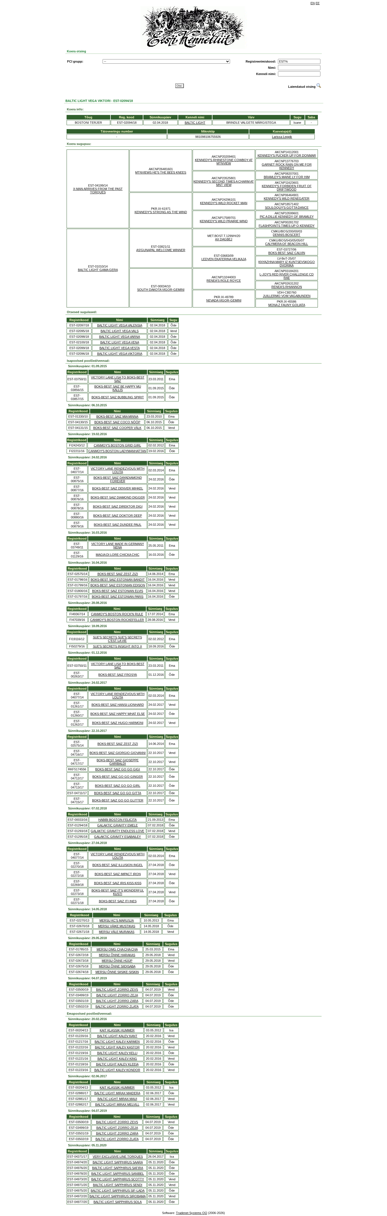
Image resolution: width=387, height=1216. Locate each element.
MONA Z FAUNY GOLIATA (286, 305)
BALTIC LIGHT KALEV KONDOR (117, 1070)
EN (313, 3)
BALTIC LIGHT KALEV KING (117, 1058)
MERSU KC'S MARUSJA (116, 920)
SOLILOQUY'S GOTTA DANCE (287, 207)
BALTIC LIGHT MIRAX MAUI (117, 1098)
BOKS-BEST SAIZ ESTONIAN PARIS (117, 596)
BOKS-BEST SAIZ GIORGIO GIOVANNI (118, 753)
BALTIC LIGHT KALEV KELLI (117, 1053)
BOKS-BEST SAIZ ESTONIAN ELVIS (117, 591)
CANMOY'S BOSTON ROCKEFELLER (117, 619)
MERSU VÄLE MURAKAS (116, 931)
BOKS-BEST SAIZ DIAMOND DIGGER (118, 497)
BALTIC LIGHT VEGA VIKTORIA (119, 353)
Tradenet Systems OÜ (191, 1213)
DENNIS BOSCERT (286, 234)
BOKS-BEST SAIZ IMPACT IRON (118, 874)
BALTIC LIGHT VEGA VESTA (119, 348)
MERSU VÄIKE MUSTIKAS (116, 926)
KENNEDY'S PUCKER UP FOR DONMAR (287, 155)
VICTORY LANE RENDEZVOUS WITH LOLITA (117, 470)
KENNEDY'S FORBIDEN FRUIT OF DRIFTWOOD (287, 187)
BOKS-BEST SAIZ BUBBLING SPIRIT (118, 397)
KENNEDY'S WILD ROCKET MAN (223, 203)
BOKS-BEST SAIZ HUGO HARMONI (117, 723)
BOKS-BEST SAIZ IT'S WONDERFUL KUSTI (118, 892)
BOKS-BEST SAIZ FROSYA (117, 674)
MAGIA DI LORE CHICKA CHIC (117, 554)
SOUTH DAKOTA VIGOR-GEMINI (160, 289)
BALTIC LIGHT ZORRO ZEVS (117, 989)
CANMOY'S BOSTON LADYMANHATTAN (117, 451)
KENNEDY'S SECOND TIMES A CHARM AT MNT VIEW (224, 183)
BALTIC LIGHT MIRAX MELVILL (117, 1104)
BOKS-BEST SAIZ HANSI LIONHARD (118, 704)
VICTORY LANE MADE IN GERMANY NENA (117, 545)
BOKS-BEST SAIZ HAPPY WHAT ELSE (117, 713)
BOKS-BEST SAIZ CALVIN (286, 253)
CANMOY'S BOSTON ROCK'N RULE (117, 614)
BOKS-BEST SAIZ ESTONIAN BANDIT (118, 579)
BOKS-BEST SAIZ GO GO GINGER (117, 776)
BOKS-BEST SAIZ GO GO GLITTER (117, 800)
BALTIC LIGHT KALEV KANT (117, 1036)
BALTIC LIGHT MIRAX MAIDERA (117, 1093)
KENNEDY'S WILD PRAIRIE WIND (224, 221)
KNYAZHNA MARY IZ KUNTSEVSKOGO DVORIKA (286, 263)
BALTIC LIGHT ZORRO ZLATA (117, 1006)
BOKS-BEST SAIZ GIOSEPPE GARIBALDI (118, 761)
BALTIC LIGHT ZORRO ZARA (117, 1001)
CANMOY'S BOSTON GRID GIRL (117, 445)
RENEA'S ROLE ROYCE (224, 280)
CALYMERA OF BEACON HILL (286, 243)
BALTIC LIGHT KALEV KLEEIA (117, 1064)
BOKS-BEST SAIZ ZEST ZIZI (117, 574)
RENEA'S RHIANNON (286, 286)
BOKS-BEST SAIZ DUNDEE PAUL (117, 524)
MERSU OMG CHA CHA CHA (117, 949)
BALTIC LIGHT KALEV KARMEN (117, 1041)
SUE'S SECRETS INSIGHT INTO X (117, 646)
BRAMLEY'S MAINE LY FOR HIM (287, 177)
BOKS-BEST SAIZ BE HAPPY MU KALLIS (117, 388)
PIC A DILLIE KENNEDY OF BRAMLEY (287, 216)
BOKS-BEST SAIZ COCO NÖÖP (117, 422)
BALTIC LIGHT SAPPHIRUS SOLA (117, 1202)
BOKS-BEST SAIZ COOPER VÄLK (117, 427)
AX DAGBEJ (223, 239)
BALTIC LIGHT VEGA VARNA (119, 336)
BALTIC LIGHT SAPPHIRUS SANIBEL (117, 1173)
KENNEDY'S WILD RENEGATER (286, 198)
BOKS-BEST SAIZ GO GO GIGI (117, 769)
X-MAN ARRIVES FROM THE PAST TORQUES (98, 190)
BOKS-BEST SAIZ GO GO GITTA (117, 793)
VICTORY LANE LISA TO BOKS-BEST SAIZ (117, 379)
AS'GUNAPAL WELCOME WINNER (160, 250)
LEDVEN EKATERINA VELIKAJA (223, 259)
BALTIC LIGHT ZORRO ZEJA (117, 995)
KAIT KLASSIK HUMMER (117, 1030)
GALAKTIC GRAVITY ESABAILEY (117, 836)
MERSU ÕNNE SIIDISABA (117, 966)
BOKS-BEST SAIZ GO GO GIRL (117, 785)
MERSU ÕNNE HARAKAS (117, 955)
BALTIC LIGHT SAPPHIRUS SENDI (117, 1185)
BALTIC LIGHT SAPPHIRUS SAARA (118, 1162)
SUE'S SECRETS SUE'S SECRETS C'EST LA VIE (117, 639)
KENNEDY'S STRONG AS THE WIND (161, 212)
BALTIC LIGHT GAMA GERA (98, 270)
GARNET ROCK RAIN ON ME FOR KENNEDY (287, 166)
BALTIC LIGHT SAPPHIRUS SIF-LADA (117, 1190)
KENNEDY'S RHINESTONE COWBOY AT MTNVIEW (224, 161)
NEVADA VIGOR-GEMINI (223, 300)
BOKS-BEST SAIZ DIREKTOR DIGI (118, 506)
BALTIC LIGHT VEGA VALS (120, 331)
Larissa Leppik (282, 136)
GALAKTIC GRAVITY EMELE (117, 825)
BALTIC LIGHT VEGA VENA (119, 342)
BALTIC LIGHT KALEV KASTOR (117, 1047)
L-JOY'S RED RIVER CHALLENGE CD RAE (287, 276)
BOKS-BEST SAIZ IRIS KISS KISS (117, 883)
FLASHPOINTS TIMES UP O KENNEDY (286, 225)
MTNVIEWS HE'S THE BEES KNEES (160, 172)
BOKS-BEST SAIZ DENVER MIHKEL (117, 488)
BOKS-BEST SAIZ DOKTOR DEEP (117, 515)
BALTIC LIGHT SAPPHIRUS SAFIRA (117, 1168)
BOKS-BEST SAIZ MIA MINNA (117, 416)
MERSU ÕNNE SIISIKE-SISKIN (117, 972)
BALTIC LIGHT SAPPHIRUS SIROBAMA (118, 1196)
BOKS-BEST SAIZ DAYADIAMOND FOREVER (117, 479)
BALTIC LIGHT (195, 122)
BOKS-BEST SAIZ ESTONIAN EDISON (117, 585)
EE (318, 3)
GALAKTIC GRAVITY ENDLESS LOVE (117, 831)
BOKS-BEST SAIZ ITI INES (118, 901)
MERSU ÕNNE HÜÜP (117, 960)
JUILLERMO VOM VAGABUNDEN (287, 296)
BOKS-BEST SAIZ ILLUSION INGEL (117, 865)
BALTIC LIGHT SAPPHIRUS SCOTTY (117, 1179)
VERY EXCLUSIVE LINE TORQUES (118, 1156)
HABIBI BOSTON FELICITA (117, 819)
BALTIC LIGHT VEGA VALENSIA (119, 325)
